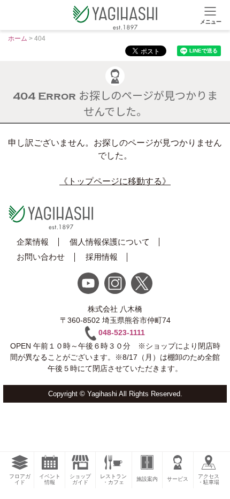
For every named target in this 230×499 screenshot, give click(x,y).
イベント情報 (49, 479)
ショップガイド (80, 479)
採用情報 (102, 256)
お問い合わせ (41, 256)
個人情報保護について (110, 241)
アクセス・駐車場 (208, 479)
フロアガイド (19, 479)
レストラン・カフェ (113, 479)
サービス (177, 479)
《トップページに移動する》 (115, 181)
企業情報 (33, 241)
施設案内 (147, 479)
